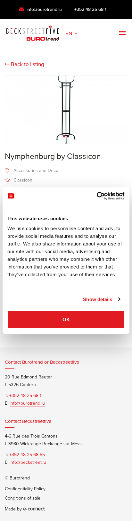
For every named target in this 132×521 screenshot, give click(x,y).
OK (66, 319)
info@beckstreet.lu (28, 462)
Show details (97, 299)
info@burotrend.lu (43, 9)
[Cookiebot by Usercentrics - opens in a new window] (97, 196)
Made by (13, 509)
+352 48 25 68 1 (90, 9)
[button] (72, 32)
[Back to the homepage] (32, 31)
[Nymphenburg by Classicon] (66, 109)
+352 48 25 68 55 (27, 455)
